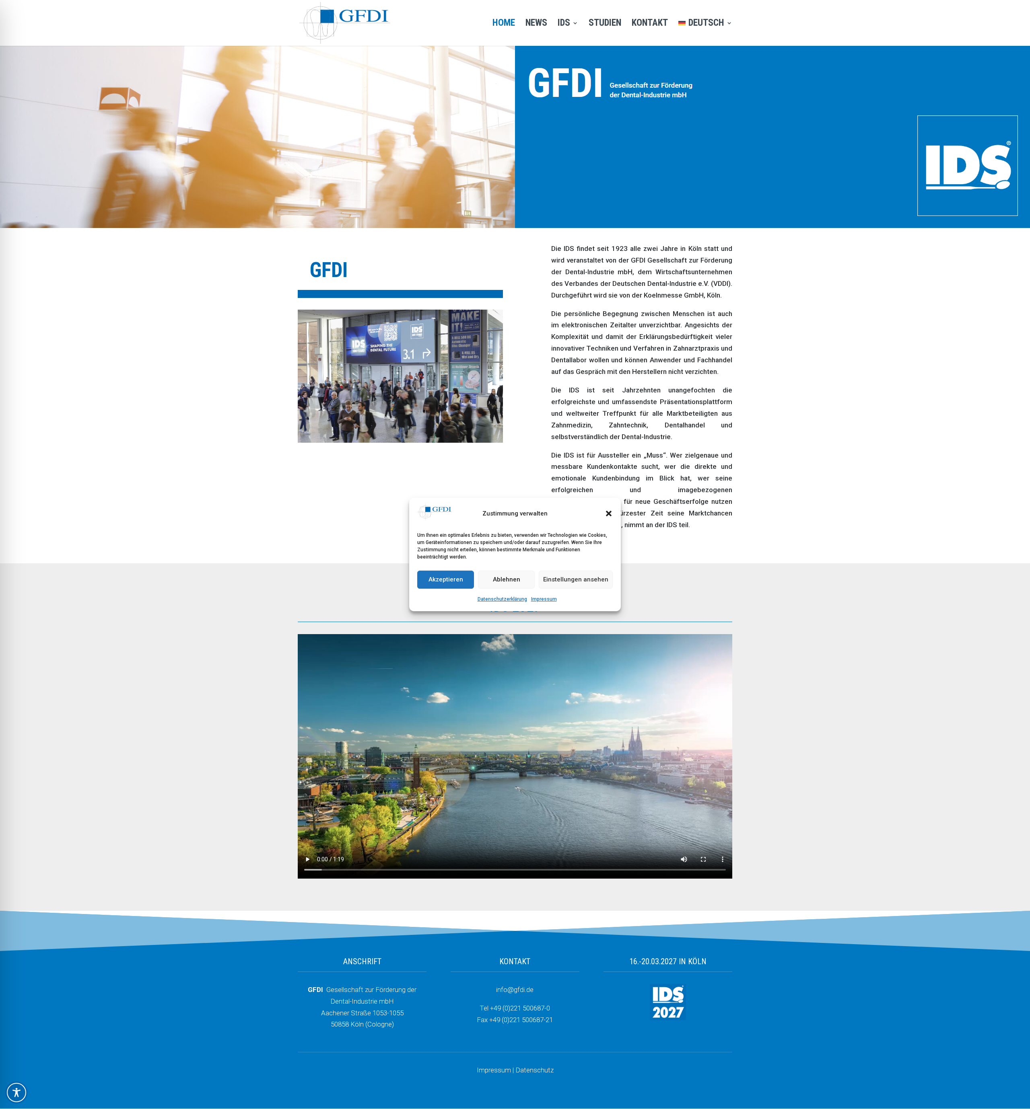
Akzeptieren (445, 579)
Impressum (544, 599)
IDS (564, 24)
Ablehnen (506, 579)
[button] (609, 514)
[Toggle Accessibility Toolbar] (16, 1092)
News (536, 24)
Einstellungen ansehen (575, 579)
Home (503, 24)
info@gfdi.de (515, 990)
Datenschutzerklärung (502, 599)
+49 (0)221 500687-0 (520, 1008)
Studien (605, 24)
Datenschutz (534, 1070)
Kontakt (650, 24)
